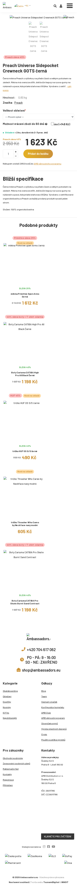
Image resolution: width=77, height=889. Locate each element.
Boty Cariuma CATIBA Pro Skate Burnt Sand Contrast (24, 602)
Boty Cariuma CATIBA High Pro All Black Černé (25, 374)
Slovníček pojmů (49, 723)
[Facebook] (48, 846)
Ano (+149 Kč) (61, 124)
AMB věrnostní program (53, 718)
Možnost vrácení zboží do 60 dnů (23, 123)
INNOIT (64, 882)
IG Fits (6, 712)
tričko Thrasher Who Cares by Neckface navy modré (25, 523)
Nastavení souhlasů (19, 882)
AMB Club (46, 712)
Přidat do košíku (38, 153)
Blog (43, 691)
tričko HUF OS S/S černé (24, 451)
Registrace (8, 779)
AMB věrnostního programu (47, 163)
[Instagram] (44, 846)
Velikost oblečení (14, 110)
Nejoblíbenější (10, 718)
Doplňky (7, 701)
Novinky (7, 707)
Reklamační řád (11, 768)
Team (44, 696)
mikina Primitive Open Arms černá (25, 295)
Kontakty (7, 774)
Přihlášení (8, 785)
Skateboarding (10, 691)
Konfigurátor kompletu (52, 707)
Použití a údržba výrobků (53, 739)
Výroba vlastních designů (54, 729)
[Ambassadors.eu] (7, 6)
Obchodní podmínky (13, 758)
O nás (44, 734)
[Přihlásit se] (61, 7)
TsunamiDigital (51, 882)
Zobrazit (25, 283)
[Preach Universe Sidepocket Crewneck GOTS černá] (38, 17)
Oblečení (7, 696)
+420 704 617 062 (41, 649)
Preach (18, 102)
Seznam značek (49, 701)
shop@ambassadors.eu (41, 670)
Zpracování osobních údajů (16, 763)
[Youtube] (53, 846)
